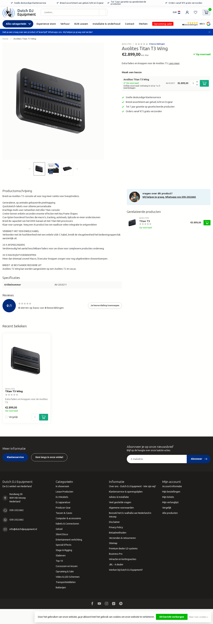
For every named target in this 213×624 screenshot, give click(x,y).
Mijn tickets (168, 497)
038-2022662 (16, 510)
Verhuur (65, 23)
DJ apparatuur (63, 502)
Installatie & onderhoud (106, 23)
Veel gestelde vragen (120, 502)
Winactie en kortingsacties (122, 559)
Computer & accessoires (68, 518)
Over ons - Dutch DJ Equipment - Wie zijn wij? (132, 486)
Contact (129, 23)
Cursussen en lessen (67, 566)
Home (5, 39)
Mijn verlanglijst (170, 502)
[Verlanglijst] (195, 12)
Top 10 (59, 561)
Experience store (46, 23)
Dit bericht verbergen (171, 617)
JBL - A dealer (116, 564)
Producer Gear (63, 507)
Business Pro (115, 553)
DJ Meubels (62, 497)
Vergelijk (13, 417)
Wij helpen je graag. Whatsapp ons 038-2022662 (169, 197)
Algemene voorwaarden (121, 507)
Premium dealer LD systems (123, 548)
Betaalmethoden (117, 532)
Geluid (59, 529)
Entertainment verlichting (69, 539)
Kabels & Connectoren (67, 523)
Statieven (61, 555)
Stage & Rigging (64, 550)
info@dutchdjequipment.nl (23, 529)
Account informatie (172, 486)
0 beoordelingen (157, 44)
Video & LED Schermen (68, 577)
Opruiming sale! (163, 23)
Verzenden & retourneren (122, 538)
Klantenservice (15, 457)
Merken (143, 23)
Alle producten (170, 513)
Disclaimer (114, 522)
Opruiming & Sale (65, 571)
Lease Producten (64, 491)
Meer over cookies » (198, 617)
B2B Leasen (81, 23)
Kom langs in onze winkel (49, 457)
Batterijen (61, 587)
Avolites (126, 44)
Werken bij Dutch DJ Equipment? (126, 569)
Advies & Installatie (119, 497)
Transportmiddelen (66, 582)
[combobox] (74, 12)
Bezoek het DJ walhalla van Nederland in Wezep (130, 515)
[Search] (102, 12)
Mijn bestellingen (171, 491)
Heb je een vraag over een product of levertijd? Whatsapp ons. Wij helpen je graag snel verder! (47, 32)
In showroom (62, 486)
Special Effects (63, 545)
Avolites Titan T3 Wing (24, 39)
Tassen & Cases (64, 513)
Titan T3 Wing (14, 391)
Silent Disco (62, 534)
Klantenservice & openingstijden (126, 491)
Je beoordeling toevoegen (105, 305)
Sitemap (113, 543)
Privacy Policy (116, 527)
